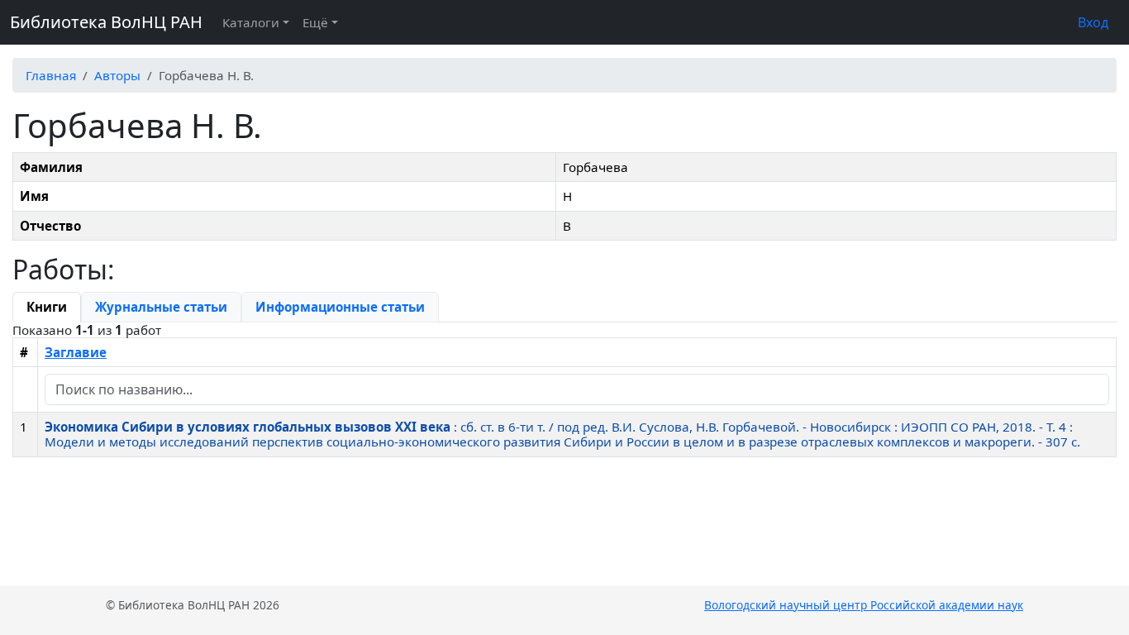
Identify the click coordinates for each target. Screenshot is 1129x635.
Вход (1093, 22)
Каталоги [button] (250, 22)
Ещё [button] (315, 22)
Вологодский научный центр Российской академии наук (863, 605)
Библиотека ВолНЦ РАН (106, 22)
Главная (51, 75)
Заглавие (76, 352)
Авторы (117, 75)
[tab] (46, 307)
